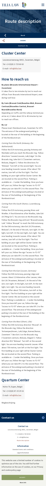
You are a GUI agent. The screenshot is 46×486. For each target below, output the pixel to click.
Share (23, 41)
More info (23, 483)
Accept (22, 477)
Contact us (23, 46)
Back (23, 35)
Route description (23, 440)
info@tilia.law (15, 68)
